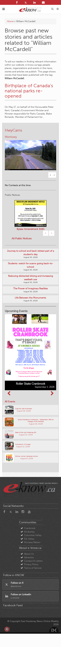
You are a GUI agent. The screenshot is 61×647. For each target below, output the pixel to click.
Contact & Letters (33, 561)
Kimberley (29, 532)
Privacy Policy (31, 565)
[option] (30, 153)
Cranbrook (30, 529)
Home (10, 21)
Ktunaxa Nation (32, 543)
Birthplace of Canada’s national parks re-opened (29, 91)
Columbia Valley (32, 536)
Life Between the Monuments (30, 298)
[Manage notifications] (6, 629)
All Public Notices (22, 239)
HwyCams (13, 130)
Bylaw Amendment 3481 (30, 229)
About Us (29, 554)
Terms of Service (32, 568)
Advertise (29, 558)
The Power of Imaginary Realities (30, 289)
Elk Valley (29, 539)
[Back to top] (54, 640)
